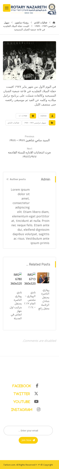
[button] (28, 385)
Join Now (26, 440)
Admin (43, 115)
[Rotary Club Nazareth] (33, 9)
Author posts (17, 179)
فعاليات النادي (13, 122)
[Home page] (54, 22)
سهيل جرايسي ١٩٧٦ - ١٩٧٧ (35, 122)
